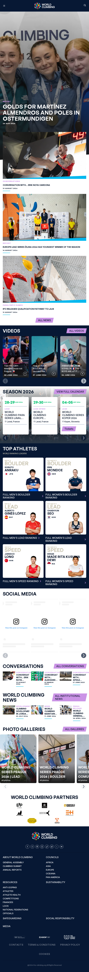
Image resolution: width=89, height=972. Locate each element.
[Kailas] (44, 805)
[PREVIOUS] (5, 381)
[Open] (14, 5)
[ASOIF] (44, 937)
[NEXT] (83, 381)
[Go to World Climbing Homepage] (44, 6)
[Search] (84, 5)
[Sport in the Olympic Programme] (19, 937)
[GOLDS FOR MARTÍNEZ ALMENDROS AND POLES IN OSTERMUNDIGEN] (44, 86)
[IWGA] (69, 937)
